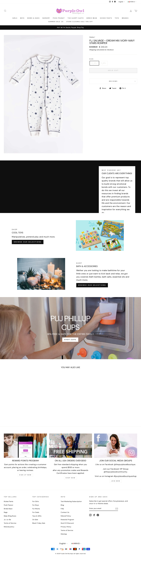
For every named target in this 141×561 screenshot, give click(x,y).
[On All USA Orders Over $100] (70, 446)
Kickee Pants (106, 18)
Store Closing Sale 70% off (79, 21)
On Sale (35, 520)
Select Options (16, 409)
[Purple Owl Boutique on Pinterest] (98, 515)
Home (91, 37)
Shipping (92, 50)
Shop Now (70, 478)
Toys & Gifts (36, 516)
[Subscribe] (116, 508)
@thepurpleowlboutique (124, 464)
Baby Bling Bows (10, 516)
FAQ (62, 509)
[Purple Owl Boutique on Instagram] (90, 515)
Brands (125, 18)
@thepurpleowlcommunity (115, 472)
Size (91, 59)
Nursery (46, 18)
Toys (117, 18)
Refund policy (9, 527)
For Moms (36, 509)
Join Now (115, 481)
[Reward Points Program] (25, 446)
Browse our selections (92, 285)
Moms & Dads (33, 18)
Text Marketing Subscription (71, 501)
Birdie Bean (92, 18)
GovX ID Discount (67, 523)
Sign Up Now (25, 475)
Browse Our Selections (27, 242)
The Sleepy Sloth (76, 18)
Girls (14, 18)
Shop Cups (70, 340)
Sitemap (64, 534)
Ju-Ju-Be (7, 520)
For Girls (35, 501)
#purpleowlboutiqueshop (125, 476)
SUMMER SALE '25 (55, 21)
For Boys (35, 505)
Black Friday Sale (38, 523)
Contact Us (65, 512)
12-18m (94, 63)
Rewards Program (67, 520)
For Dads (35, 512)
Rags (5, 512)
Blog (62, 505)
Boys (22, 18)
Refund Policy (66, 516)
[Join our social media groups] (115, 446)
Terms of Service (10, 523)
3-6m (103, 63)
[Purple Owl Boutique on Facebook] (94, 515)
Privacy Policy (66, 527)
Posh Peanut (59, 18)
